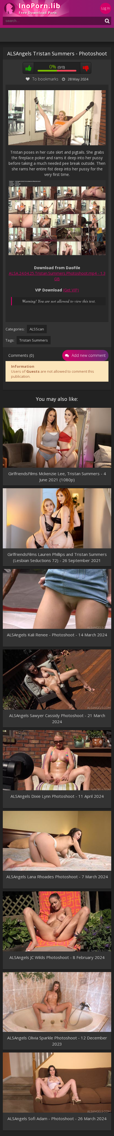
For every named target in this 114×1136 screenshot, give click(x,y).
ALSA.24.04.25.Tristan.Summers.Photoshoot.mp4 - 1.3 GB (57, 276)
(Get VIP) (71, 290)
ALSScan (37, 329)
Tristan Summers (33, 340)
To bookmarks (45, 79)
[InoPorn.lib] (36, 8)
